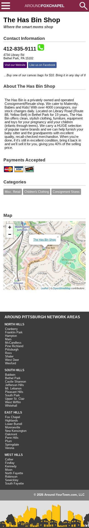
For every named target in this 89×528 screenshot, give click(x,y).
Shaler (9, 356)
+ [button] (9, 227)
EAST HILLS (13, 412)
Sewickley (11, 480)
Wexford (10, 363)
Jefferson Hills (14, 385)
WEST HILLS (14, 455)
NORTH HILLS (14, 324)
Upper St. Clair (14, 398)
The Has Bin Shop (44, 239)
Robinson (11, 476)
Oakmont (11, 434)
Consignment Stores (66, 191)
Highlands (11, 420)
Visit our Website (15, 65)
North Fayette (14, 473)
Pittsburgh (11, 349)
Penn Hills (11, 437)
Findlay (10, 463)
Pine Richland (14, 346)
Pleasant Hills (14, 392)
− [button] (9, 234)
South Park (12, 395)
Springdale (12, 444)
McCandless (13, 342)
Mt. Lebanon (13, 388)
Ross (8, 353)
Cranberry (11, 329)
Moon (8, 469)
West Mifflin (13, 402)
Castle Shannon (15, 381)
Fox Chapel (12, 417)
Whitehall (11, 405)
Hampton (11, 335)
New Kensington (15, 431)
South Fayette (14, 483)
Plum (8, 441)
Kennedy (11, 466)
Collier (9, 459)
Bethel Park (13, 378)
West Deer (12, 360)
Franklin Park (14, 332)
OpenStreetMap (62, 288)
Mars (8, 339)
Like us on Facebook (42, 65)
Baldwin (10, 374)
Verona (9, 448)
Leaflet (44, 288)
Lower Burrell (13, 424)
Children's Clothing (36, 191)
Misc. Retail (13, 191)
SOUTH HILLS (14, 370)
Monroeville (12, 427)
